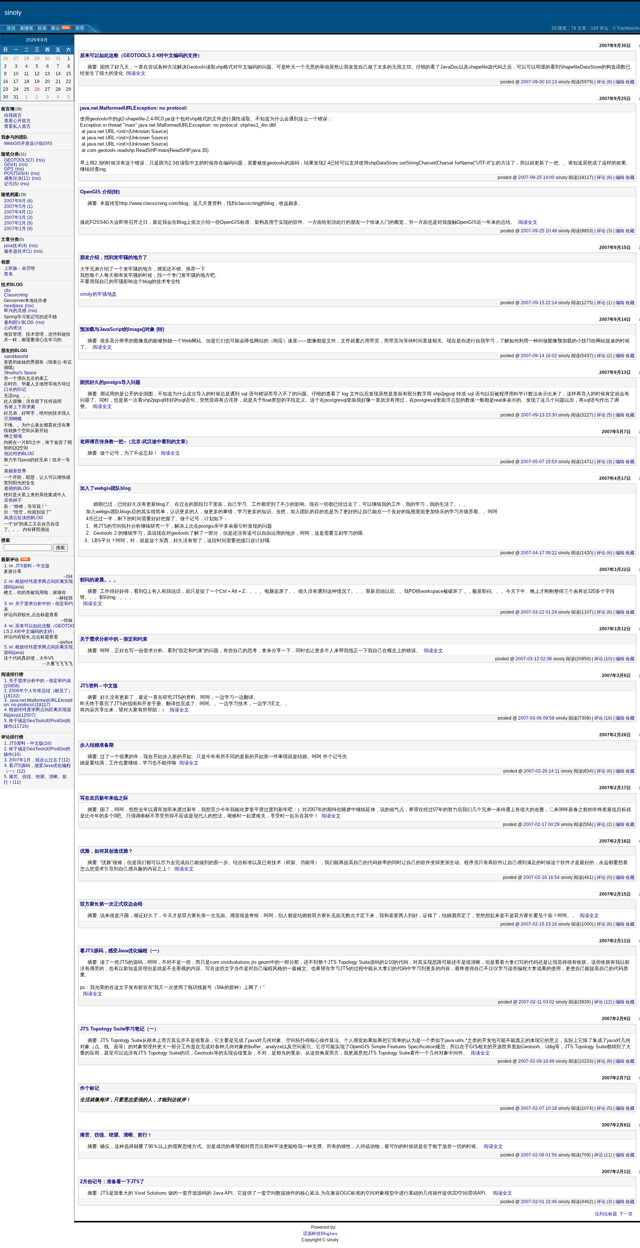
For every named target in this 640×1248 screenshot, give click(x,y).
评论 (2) (604, 356)
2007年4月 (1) (18, 212)
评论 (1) (604, 303)
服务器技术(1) (18, 251)
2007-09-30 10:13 (539, 82)
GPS (8, 169)
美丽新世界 (15, 471)
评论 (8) (604, 82)
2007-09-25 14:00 (536, 177)
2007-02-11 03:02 (536, 1002)
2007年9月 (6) (18, 201)
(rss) (40, 160)
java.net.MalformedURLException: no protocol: (133, 108)
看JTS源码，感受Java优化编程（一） (121, 950)
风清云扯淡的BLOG (23, 517)
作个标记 (89, 1088)
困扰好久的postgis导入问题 (110, 382)
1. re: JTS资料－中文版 (27, 566)
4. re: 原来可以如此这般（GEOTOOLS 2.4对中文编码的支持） (39, 629)
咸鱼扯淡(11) (17, 178)
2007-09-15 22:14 (539, 303)
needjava (13, 305)
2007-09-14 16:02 (539, 356)
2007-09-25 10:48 (539, 231)
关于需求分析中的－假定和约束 (113, 639)
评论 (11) (603, 1155)
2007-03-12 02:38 (534, 659)
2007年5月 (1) (18, 206)
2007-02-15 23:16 (539, 924)
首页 (11, 28)
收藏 (630, 82)
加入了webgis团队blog (105, 488)
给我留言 (13, 115)
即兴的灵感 (15, 310)
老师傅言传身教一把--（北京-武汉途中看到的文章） (135, 441)
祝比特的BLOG (19, 453)
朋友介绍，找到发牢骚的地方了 (113, 257)
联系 (42, 28)
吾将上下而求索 (19, 407)
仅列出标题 (606, 1214)
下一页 (626, 1214)
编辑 (620, 82)
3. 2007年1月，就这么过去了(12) (37, 760)
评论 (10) (603, 659)
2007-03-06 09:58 (536, 718)
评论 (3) (604, 231)
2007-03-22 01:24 (539, 612)
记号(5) (11, 184)
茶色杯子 (13, 500)
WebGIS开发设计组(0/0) (28, 143)
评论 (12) (603, 1002)
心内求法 (13, 328)
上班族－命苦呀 (19, 268)
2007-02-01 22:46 (539, 1201)
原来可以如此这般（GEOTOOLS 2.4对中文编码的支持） (141, 55)
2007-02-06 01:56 (539, 1155)
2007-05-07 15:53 (539, 461)
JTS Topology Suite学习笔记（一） (119, 1029)
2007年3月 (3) (18, 217)
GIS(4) (10, 164)
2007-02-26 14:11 (542, 771)
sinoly (12, 12)
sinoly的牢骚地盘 (98, 294)
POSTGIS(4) (16, 173)
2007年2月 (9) (18, 223)
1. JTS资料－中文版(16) (27, 743)
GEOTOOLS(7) (19, 160)
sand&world (16, 356)
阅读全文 (136, 73)
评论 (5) (604, 415)
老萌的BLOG (17, 488)
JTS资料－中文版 (99, 685)
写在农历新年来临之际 (104, 798)
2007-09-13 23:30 (539, 415)
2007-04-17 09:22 (539, 553)
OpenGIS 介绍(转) (100, 192)
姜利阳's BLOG (19, 322)
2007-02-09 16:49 (536, 1061)
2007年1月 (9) (18, 228)
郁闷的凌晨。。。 (99, 579)
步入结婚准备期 (97, 745)
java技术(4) (15, 245)
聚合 (55, 28)
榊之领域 (13, 436)
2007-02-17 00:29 (541, 824)
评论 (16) (603, 718)
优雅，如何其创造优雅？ (106, 851)
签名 (8, 274)
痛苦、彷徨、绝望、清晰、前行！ (116, 1135)
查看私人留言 (17, 126)
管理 (79, 28)
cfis (7, 290)
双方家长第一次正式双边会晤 (111, 904)
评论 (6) (604, 177)
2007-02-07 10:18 (539, 1108)
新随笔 (26, 28)
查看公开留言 (17, 121)
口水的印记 (15, 389)
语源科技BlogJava (320, 1233)
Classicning (16, 295)
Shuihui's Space (20, 373)
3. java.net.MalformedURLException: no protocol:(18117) (38, 702)
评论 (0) (604, 877)
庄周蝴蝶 (13, 418)
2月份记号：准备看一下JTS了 (112, 1181)
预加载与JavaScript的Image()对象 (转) (122, 329)
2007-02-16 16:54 (541, 877)
